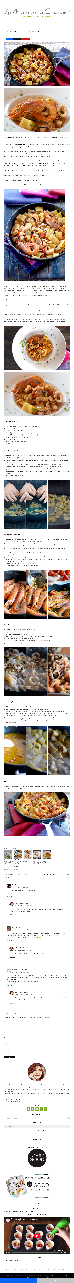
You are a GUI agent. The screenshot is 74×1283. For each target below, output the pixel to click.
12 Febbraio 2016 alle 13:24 (20, 887)
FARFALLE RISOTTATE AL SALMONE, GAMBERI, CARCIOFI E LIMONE (17, 863)
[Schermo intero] (68, 1252)
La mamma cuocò (37, 11)
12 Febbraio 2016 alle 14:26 (20, 929)
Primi (11, 869)
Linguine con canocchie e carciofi (45, 861)
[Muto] (65, 1252)
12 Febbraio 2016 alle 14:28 (23, 950)
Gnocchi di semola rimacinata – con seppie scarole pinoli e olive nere (37, 863)
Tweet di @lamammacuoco (12, 1260)
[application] (37, 1235)
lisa (13, 885)
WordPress (37, 1271)
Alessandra (15, 927)
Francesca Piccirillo (18, 969)
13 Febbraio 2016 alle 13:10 (20, 972)
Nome (6, 1037)
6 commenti (24, 34)
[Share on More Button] (55, 1280)
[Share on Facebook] (18, 1280)
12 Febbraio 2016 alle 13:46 (23, 905)
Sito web (6, 1050)
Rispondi (10, 896)
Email (6, 1044)
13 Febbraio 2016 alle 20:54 (23, 994)
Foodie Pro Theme (22, 1269)
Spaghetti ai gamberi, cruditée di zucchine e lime (8, 861)
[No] (72, 1278)
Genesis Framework (54, 1269)
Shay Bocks (34, 1269)
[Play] (6, 1252)
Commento (7, 1021)
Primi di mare (16, 869)
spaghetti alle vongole (26, 860)
